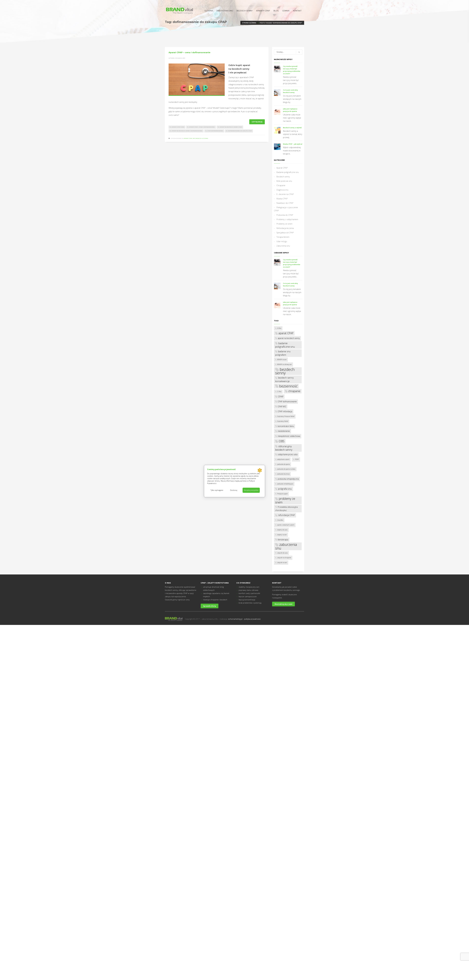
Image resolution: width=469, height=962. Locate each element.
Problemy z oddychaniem (287, 219)
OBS (281, 441)
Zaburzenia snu (283, 245)
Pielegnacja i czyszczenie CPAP (286, 209)
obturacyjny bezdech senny (283, 448)
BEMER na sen (282, 359)
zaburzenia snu (286, 546)
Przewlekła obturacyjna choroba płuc (286, 509)
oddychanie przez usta (287, 454)
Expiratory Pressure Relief (285, 416)
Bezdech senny (283, 176)
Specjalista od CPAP (285, 232)
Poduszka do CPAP (284, 215)
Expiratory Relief (282, 421)
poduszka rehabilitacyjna (285, 484)
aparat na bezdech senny (289, 338)
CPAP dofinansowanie (215, 131)
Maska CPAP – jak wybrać (292, 144)
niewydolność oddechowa (289, 436)
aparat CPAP (285, 333)
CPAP (280, 396)
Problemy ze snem (284, 223)
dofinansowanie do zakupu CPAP (240, 131)
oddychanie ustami (283, 459)
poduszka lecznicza (283, 474)
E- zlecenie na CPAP (285, 194)
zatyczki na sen (282, 562)
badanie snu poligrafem (283, 353)
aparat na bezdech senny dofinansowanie (187, 131)
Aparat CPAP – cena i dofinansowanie (189, 52)
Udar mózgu (281, 241)
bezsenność (288, 386)
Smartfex (280, 520)
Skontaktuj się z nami (283, 604)
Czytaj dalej (257, 122)
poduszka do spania (283, 464)
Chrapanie (280, 185)
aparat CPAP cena (178, 127)
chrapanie (294, 391)
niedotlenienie (284, 431)
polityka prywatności (252, 619)
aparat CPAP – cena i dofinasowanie (202, 127)
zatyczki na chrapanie (284, 558)
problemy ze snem (285, 500)
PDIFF (297, 459)
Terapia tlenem (282, 237)
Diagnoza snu (282, 189)
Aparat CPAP (188, 138)
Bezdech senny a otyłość (292, 127)
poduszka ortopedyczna (288, 479)
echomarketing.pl (235, 619)
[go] (299, 52)
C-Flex (279, 391)
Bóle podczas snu (284, 181)
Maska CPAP (282, 198)
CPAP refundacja (285, 411)
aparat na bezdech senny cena (231, 127)
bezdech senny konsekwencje (284, 379)
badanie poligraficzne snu (285, 344)
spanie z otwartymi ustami (285, 525)
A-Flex (279, 328)
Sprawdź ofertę (209, 606)
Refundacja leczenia (200, 138)
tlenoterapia (283, 539)
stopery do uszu (282, 530)
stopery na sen (282, 535)
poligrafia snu (285, 488)
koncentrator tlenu (286, 426)
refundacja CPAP (286, 515)
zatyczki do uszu (282, 553)
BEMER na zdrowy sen (284, 364)
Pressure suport (282, 494)
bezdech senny (285, 371)
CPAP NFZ (282, 406)
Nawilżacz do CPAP (284, 203)
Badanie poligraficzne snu (287, 172)
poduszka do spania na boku (286, 469)
